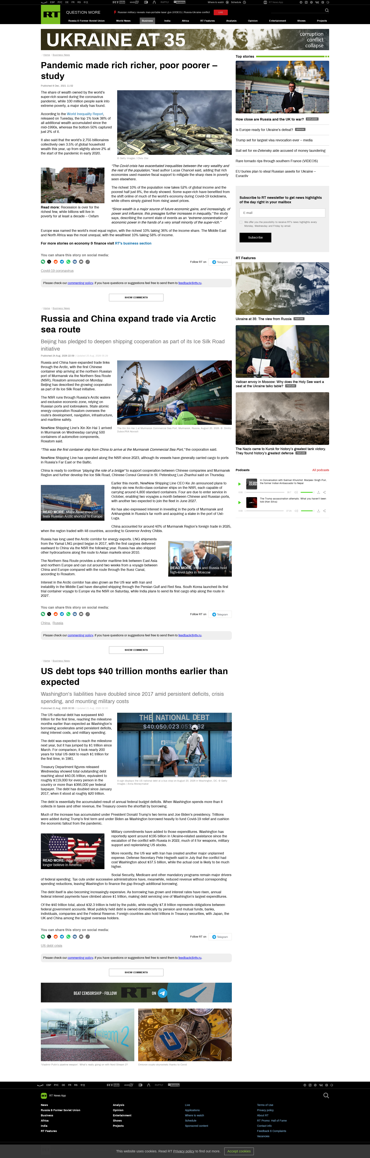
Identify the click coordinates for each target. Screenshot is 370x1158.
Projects (322, 20)
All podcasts (320, 470)
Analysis (231, 20)
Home (46, 55)
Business (147, 20)
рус (56, 1085)
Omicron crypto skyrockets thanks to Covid (162, 1064)
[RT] (119, 2)
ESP (52, 2)
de (63, 1085)
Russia (58, 623)
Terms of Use (265, 1105)
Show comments (136, 297)
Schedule (190, 1120)
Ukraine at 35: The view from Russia (264, 319)
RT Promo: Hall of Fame (272, 1120)
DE (67, 2)
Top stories (245, 56)
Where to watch (194, 1115)
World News (123, 20)
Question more (83, 12)
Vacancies (263, 1136)
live (221, 12)
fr (69, 1085)
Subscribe (255, 237)
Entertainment (277, 20)
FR (73, 2)
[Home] (50, 14)
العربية (44, 2)
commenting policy (80, 283)
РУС (60, 2)
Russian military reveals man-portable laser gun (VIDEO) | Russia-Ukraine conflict (164, 12)
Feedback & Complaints (271, 1131)
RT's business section (133, 243)
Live (187, 1105)
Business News (61, 55)
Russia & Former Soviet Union (86, 20)
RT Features (207, 20)
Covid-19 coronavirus (57, 271)
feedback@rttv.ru (189, 283)
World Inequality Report (85, 114)
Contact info (264, 1125)
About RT (263, 1115)
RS (79, 2)
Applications (192, 1110)
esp (48, 1085)
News (44, 1105)
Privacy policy (265, 1110)
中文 (86, 2)
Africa (185, 20)
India (167, 20)
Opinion (253, 20)
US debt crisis (51, 946)
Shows (301, 20)
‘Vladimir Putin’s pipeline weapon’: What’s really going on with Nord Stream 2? (84, 1064)
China (45, 623)
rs (75, 1085)
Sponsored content (196, 1125)
